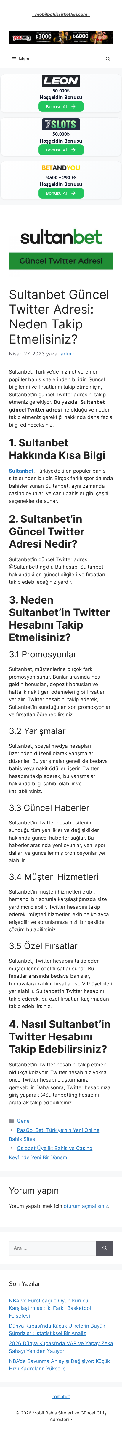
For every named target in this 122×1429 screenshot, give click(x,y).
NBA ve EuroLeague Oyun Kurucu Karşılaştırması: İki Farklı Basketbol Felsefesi (50, 1308)
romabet (61, 1396)
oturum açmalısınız (86, 1206)
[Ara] (104, 1248)
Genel (24, 1121)
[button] (108, 59)
